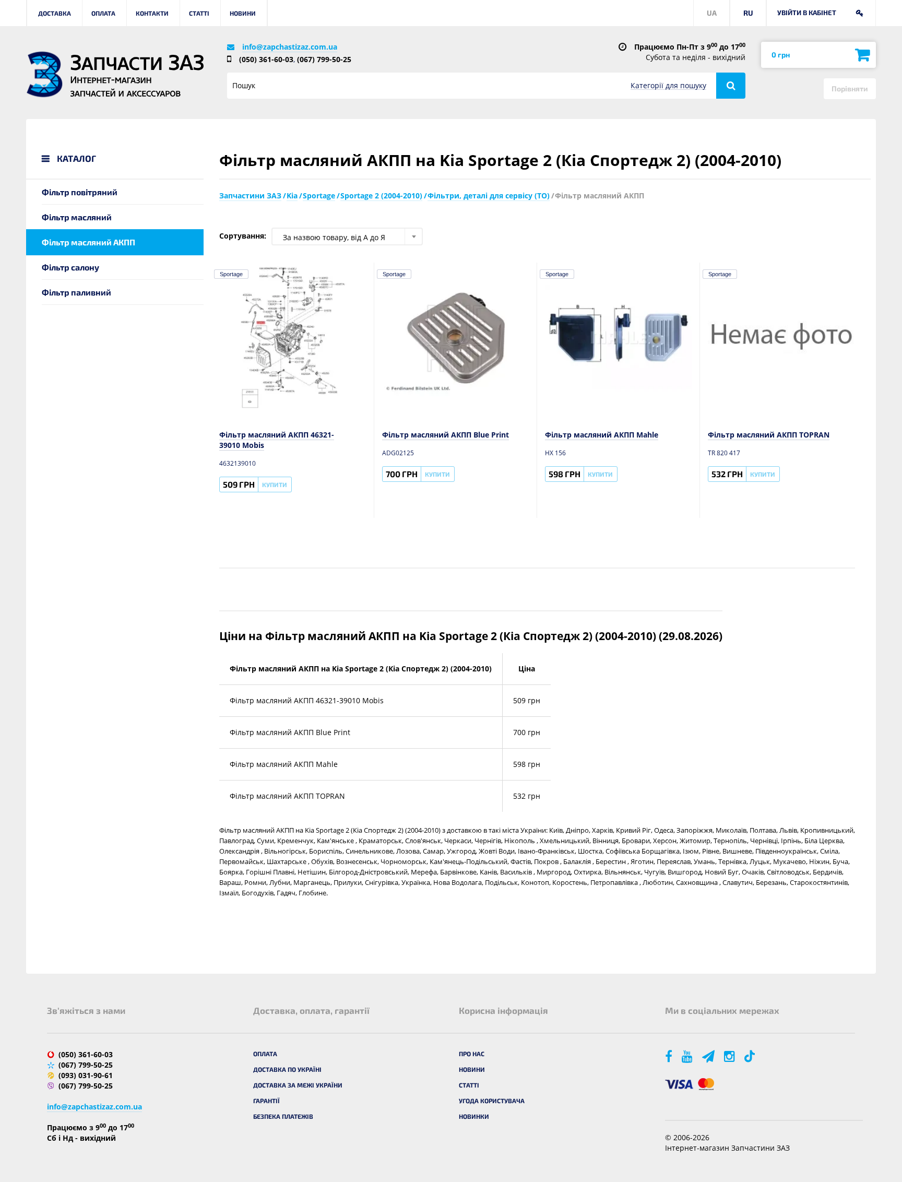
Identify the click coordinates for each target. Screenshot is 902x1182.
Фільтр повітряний (79, 192)
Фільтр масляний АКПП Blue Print (445, 435)
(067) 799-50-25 (324, 59)
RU (748, 12)
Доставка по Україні (287, 1069)
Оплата (103, 13)
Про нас (471, 1053)
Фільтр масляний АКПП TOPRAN (768, 435)
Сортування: (242, 236)
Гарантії (266, 1100)
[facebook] (669, 1056)
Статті (199, 13)
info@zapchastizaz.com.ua (289, 47)
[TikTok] (751, 1056)
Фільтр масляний (77, 217)
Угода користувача (492, 1100)
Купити (274, 484)
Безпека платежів (283, 1116)
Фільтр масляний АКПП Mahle (601, 435)
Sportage (231, 274)
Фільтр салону (70, 267)
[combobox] (347, 236)
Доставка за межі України (297, 1085)
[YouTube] (688, 1056)
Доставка (54, 13)
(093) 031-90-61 (85, 1075)
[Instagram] (730, 1056)
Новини (243, 13)
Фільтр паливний (76, 292)
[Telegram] (709, 1056)
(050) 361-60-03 (266, 59)
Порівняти (850, 88)
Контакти (152, 13)
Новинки (474, 1116)
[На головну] (44, 74)
